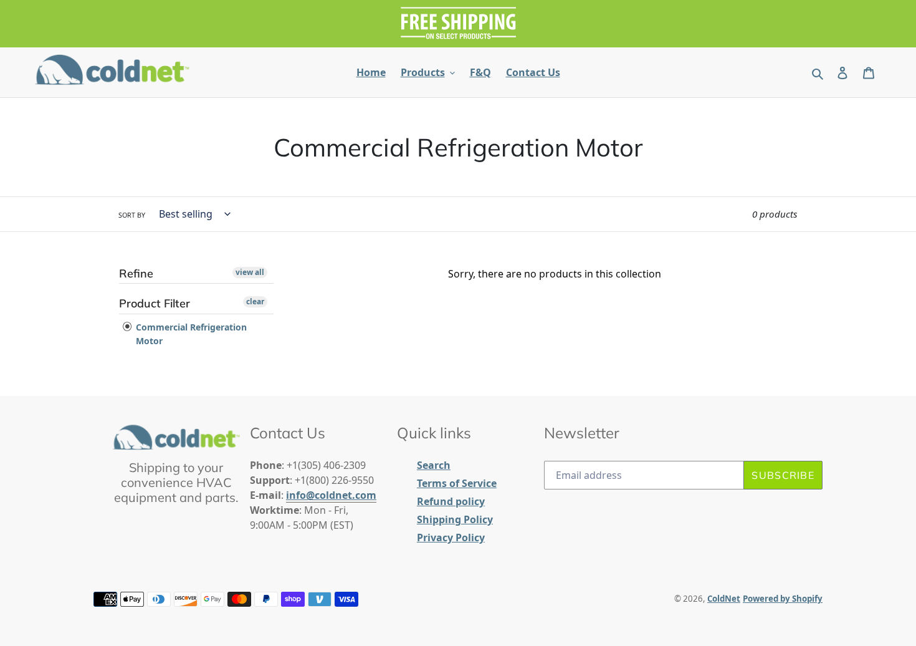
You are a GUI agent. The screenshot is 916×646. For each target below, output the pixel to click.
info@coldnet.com (331, 495)
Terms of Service (457, 483)
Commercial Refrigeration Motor (190, 334)
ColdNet (723, 598)
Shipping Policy (455, 519)
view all (250, 272)
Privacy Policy (451, 537)
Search (434, 465)
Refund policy (451, 501)
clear (255, 301)
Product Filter (154, 303)
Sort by (131, 215)
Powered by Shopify (783, 598)
